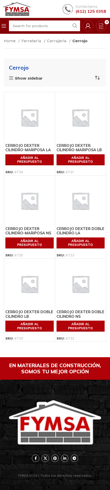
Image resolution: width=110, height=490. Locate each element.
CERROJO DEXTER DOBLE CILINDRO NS (80, 314)
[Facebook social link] (35, 458)
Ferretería (31, 40)
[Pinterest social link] (55, 458)
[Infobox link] (84, 9)
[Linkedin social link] (65, 458)
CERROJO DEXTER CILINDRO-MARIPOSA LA (28, 147)
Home (10, 40)
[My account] (88, 26)
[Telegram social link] (74, 458)
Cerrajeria (57, 40)
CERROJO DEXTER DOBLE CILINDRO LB (29, 314)
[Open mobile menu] (3, 26)
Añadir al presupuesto (29, 160)
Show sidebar (29, 78)
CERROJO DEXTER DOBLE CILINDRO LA (80, 230)
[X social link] (45, 458)
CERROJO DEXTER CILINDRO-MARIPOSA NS (28, 230)
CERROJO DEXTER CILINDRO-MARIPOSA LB (79, 147)
